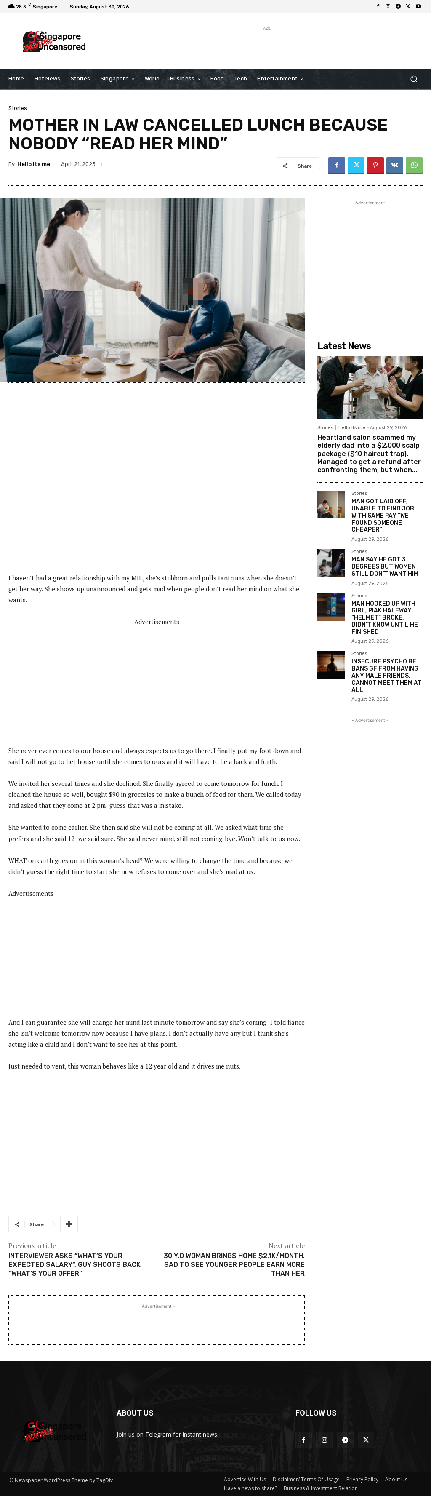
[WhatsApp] (414, 165)
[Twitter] (408, 7)
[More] (69, 1224)
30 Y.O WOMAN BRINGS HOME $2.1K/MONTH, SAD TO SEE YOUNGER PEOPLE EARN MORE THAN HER (234, 1264)
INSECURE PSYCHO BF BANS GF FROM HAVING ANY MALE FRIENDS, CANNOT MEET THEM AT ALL (386, 675)
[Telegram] (398, 7)
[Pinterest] (375, 165)
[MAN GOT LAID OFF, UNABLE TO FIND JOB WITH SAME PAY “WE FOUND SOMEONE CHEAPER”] (331, 504)
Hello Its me (33, 164)
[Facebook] (378, 7)
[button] (413, 79)
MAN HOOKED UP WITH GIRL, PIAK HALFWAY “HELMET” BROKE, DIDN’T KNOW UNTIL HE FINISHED (384, 618)
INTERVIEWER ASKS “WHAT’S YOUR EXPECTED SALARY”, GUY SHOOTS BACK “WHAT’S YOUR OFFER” (74, 1264)
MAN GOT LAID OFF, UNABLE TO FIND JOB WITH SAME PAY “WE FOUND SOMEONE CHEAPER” (382, 515)
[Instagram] (388, 7)
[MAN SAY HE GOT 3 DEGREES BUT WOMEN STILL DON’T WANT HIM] (331, 563)
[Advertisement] (210, 45)
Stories (17, 108)
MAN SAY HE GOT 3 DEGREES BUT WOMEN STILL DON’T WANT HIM (384, 566)
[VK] (394, 165)
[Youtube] (418, 7)
